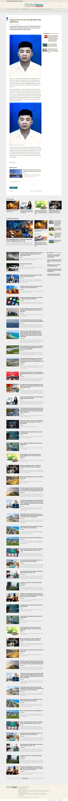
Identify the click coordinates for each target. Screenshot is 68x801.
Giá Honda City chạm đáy (26, 263)
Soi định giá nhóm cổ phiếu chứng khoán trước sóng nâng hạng (31, 432)
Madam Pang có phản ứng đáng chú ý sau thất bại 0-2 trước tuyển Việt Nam (31, 275)
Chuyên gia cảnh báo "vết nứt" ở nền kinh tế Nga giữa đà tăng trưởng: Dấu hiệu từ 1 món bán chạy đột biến (31, 422)
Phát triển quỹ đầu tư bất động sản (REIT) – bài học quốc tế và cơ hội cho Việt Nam (31, 560)
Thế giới (32, 9)
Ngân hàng (28, 83)
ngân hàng (13, 162)
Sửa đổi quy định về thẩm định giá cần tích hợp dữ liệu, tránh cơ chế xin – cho (31, 572)
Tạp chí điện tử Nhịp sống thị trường (12, 1)
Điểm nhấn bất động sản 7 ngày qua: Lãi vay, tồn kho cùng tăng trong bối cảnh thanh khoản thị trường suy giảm (57, 223)
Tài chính (23, 9)
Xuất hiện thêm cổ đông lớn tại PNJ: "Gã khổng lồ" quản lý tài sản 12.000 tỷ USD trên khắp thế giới (54, 270)
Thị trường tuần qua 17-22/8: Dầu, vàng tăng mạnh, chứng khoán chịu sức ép (19, 240)
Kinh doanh (28, 9)
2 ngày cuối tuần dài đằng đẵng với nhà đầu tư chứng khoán (31, 443)
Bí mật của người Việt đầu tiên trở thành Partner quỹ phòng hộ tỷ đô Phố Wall (26, 211)
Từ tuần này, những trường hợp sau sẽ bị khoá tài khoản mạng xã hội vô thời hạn (31, 298)
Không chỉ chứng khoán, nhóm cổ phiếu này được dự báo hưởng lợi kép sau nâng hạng (55, 211)
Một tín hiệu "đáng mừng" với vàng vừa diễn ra (12, 211)
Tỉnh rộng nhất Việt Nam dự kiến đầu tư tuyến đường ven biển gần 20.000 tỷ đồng (31, 527)
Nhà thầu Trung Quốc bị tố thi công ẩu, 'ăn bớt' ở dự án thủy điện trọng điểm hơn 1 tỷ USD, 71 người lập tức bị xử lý (31, 254)
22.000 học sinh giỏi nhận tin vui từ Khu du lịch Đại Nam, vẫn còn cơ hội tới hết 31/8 (31, 287)
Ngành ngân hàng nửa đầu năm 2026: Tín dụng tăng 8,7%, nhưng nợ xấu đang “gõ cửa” (53, 50)
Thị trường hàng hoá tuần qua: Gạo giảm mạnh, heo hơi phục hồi (58, 229)
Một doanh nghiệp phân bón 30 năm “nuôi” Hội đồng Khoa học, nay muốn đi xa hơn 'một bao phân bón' (31, 310)
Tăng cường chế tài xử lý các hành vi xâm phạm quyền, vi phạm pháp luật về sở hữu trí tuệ (31, 549)
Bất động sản (42, 9)
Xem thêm (25, 778)
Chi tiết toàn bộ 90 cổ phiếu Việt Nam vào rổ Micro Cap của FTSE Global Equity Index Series (53, 256)
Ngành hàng (48, 9)
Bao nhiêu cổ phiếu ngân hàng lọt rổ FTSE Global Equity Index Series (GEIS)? (53, 45)
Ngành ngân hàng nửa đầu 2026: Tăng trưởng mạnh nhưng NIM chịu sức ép (32, 170)
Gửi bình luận (14, 187)
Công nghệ (37, 9)
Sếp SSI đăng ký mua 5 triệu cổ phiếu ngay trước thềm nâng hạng (53, 265)
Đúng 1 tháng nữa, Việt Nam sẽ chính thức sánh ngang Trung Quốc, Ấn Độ (53, 275)
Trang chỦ (9, 9)
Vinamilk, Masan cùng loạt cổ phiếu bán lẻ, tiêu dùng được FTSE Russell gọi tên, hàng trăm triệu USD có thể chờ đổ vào (31, 386)
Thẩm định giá (18, 9)
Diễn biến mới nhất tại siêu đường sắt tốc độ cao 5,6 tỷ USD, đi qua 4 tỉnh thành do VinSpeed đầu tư (40, 244)
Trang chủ (11, 17)
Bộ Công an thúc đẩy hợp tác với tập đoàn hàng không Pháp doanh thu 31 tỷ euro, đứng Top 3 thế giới (31, 374)
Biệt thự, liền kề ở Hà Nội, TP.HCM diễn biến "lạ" (58, 241)
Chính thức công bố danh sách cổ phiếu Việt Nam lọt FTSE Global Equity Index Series (54, 261)
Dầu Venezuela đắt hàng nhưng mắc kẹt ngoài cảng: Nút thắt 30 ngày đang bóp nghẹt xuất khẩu (31, 320)
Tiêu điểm (13, 9)
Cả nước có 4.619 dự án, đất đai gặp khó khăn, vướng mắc (31, 583)
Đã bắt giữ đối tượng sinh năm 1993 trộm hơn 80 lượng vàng (31, 477)
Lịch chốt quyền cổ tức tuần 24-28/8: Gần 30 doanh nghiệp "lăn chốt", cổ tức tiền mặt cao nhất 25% (41, 212)
